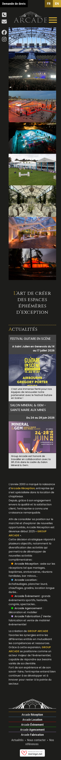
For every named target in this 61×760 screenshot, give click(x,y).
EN (57, 3)
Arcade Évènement (27, 596)
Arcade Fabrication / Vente (32, 616)
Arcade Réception (26, 564)
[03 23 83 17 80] (4, 16)
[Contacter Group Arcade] (4, 22)
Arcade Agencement (28, 608)
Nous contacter (36, 740)
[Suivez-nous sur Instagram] (4, 40)
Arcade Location (25, 580)
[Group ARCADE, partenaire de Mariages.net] (32, 755)
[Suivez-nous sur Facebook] (4, 33)
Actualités (17, 740)
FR (49, 3)
